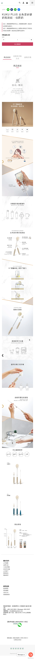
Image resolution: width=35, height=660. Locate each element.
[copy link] (19, 9)
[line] (8, 9)
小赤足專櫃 (6, 567)
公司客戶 (5, 571)
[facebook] (11, 9)
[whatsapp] (15, 9)
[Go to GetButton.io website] (31, 658)
